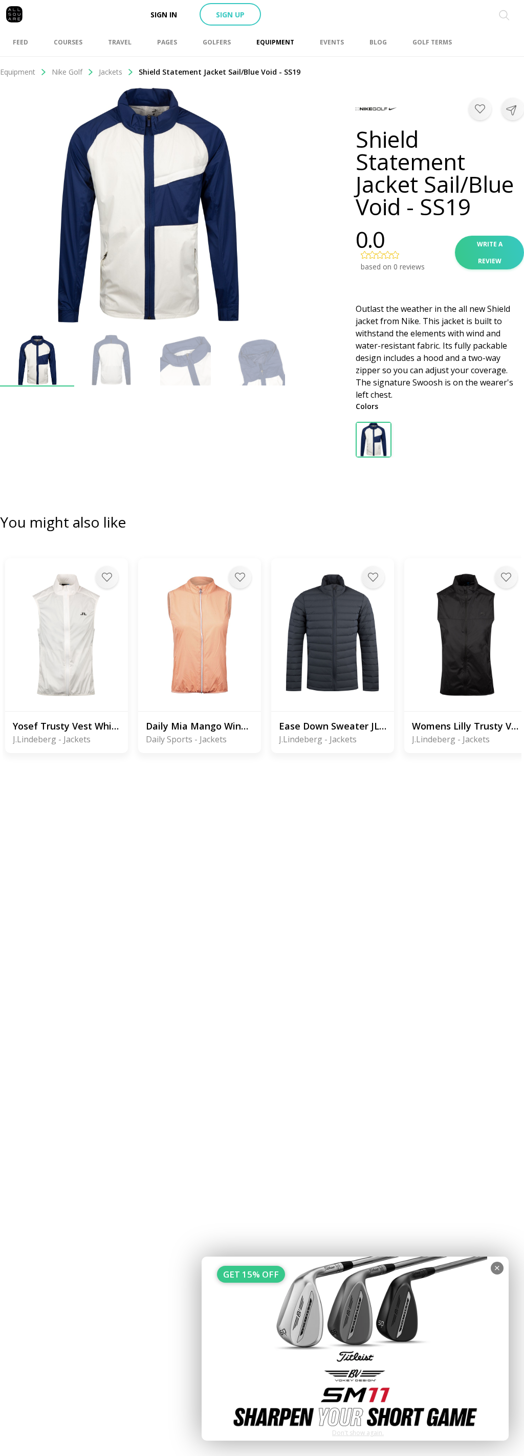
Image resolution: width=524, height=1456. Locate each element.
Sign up (230, 14)
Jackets (110, 72)
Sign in (163, 14)
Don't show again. (358, 1432)
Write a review (490, 252)
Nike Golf (67, 72)
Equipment (17, 72)
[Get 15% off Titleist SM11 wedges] (355, 1349)
